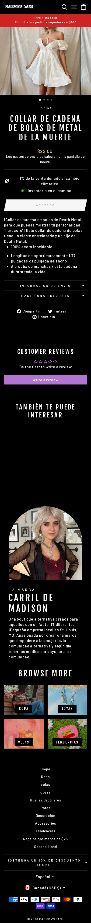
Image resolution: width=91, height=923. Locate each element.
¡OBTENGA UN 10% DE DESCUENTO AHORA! (44, 862)
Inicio (44, 108)
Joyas (45, 792)
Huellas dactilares (45, 800)
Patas (45, 808)
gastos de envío (26, 156)
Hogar (45, 769)
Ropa (45, 777)
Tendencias (45, 831)
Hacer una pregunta (45, 296)
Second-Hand (45, 846)
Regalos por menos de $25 (45, 839)
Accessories (45, 823)
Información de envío (45, 285)
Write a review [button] (45, 379)
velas (45, 784)
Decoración (45, 815)
